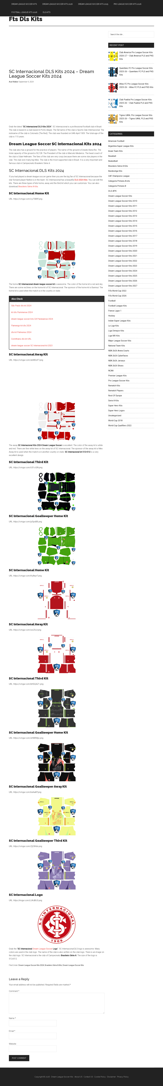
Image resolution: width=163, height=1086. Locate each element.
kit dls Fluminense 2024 (22, 312)
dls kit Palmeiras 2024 (21, 332)
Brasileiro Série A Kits (28, 186)
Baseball (112, 156)
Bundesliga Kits (115, 171)
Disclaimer (111, 1077)
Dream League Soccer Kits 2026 (122, 281)
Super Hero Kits (115, 405)
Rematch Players (115, 390)
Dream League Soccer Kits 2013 (122, 216)
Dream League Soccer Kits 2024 (31, 965)
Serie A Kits (113, 400)
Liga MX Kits (114, 335)
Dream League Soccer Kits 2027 (122, 286)
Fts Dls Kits (25, 19)
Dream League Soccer (42, 949)
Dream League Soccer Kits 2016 (122, 231)
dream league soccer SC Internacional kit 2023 (32, 345)
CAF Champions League (119, 176)
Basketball (113, 161)
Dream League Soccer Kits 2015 (122, 226)
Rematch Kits (114, 385)
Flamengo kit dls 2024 (21, 325)
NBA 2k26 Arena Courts (118, 350)
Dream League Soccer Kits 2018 (122, 241)
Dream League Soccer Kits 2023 (122, 266)
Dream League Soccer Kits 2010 (122, 201)
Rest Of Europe (115, 395)
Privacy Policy (123, 1077)
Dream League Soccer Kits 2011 (122, 206)
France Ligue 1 (114, 311)
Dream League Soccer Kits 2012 (122, 211)
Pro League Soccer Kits (118, 380)
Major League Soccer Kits (119, 340)
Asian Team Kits (115, 151)
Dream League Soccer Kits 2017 (122, 236)
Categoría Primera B (117, 186)
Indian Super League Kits (119, 321)
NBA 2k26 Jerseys (116, 360)
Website (12, 1044)
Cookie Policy (100, 1077)
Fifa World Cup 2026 (117, 296)
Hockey (111, 316)
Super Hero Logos (116, 410)
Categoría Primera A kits (119, 181)
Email (12, 1031)
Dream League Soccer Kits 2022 (122, 261)
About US (78, 1077)
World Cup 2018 (115, 420)
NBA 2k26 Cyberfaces (118, 355)
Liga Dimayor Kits (116, 330)
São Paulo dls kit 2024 (21, 305)
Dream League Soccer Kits (73, 965)
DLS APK (112, 191)
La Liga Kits (113, 326)
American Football (116, 141)
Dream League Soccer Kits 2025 (122, 276)
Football (112, 301)
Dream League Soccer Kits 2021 (122, 256)
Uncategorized (114, 415)
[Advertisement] (56, 50)
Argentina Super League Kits (121, 146)
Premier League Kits (117, 375)
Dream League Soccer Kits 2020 (122, 251)
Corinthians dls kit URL (21, 339)
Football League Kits (117, 306)
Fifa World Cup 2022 (117, 291)
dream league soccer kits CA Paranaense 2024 (32, 319)
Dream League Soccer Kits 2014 (122, 221)
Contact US (88, 1077)
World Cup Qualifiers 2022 (120, 425)
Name (12, 1018)
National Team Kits (116, 345)
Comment (14, 991)
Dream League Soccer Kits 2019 (122, 246)
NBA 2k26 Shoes (115, 365)
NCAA (110, 370)
